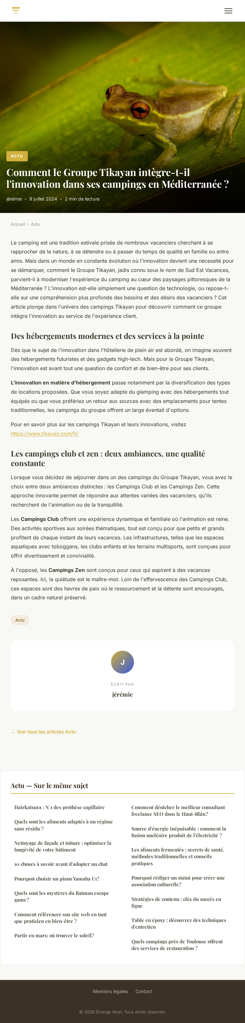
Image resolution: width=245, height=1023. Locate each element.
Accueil (18, 224)
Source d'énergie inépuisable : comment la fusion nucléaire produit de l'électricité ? (178, 831)
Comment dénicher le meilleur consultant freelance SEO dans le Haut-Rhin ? (178, 810)
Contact (144, 991)
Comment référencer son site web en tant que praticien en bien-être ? (60, 917)
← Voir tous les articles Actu (43, 732)
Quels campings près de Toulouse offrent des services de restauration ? (177, 944)
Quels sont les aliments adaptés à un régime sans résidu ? (63, 824)
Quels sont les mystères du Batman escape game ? (61, 896)
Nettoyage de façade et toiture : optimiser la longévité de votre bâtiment (62, 846)
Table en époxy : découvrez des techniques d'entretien (178, 923)
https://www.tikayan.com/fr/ (44, 433)
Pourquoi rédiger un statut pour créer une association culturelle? (178, 881)
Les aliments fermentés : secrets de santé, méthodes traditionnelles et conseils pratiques (177, 856)
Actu (17, 156)
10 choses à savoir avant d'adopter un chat (61, 864)
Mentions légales (110, 991)
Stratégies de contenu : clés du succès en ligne (176, 902)
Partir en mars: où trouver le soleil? (54, 935)
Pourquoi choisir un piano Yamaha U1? (56, 878)
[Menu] (228, 11)
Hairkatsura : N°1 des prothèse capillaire (59, 807)
